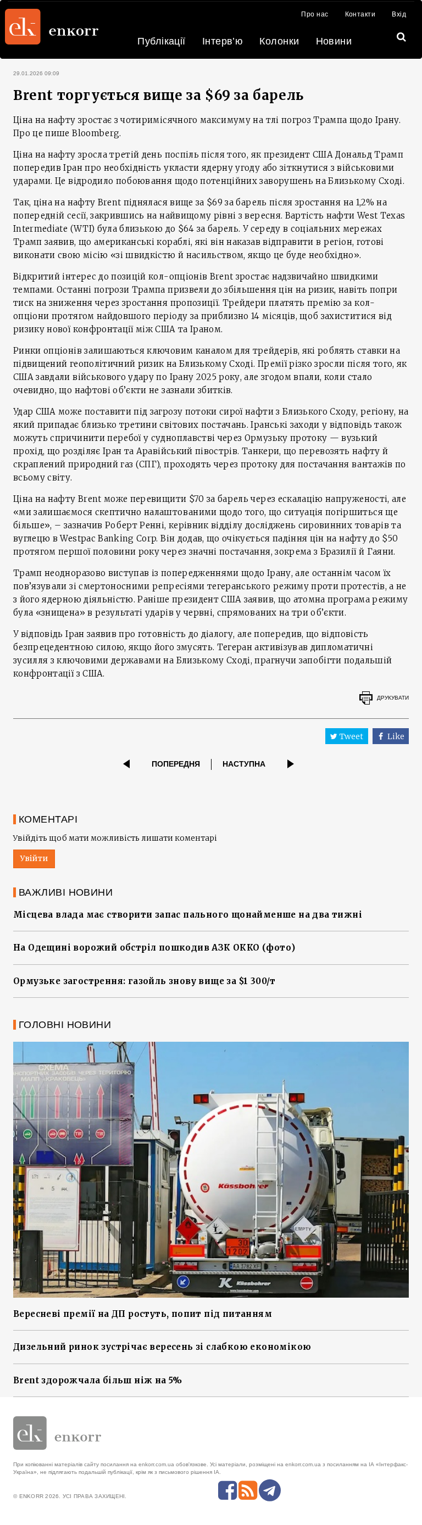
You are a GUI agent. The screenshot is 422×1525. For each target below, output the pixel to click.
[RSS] (247, 1490)
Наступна (244, 763)
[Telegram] (270, 1490)
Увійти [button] (34, 858)
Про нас (314, 14)
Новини (334, 41)
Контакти (360, 14)
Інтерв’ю (222, 41)
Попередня (176, 763)
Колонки (279, 41)
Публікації (161, 41)
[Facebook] (227, 1490)
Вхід (399, 14)
